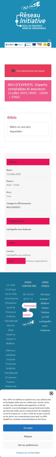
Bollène (45, 303)
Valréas (45, 312)
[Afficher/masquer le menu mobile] (49, 40)
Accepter (28, 428)
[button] (51, 393)
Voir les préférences (28, 445)
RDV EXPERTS (13, 207)
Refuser (28, 436)
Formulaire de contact (29, 310)
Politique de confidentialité (28, 452)
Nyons (45, 307)
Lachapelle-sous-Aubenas (19, 229)
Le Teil (45, 316)
